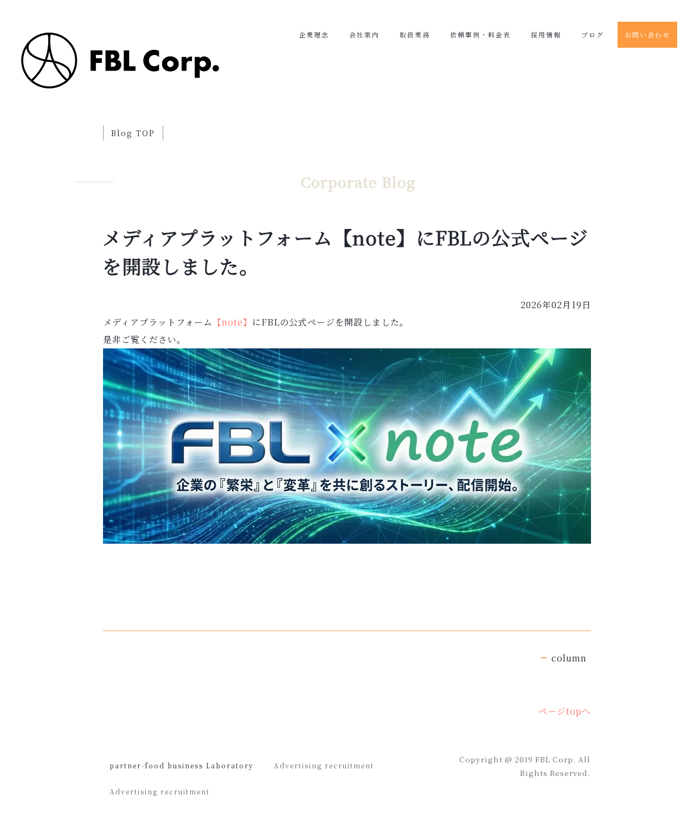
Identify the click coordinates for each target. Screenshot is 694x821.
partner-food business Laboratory (182, 765)
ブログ (592, 34)
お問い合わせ (647, 34)
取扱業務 (415, 34)
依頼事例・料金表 (480, 34)
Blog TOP (133, 133)
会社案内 (364, 34)
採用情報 (546, 34)
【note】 (232, 322)
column (569, 658)
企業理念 (314, 34)
